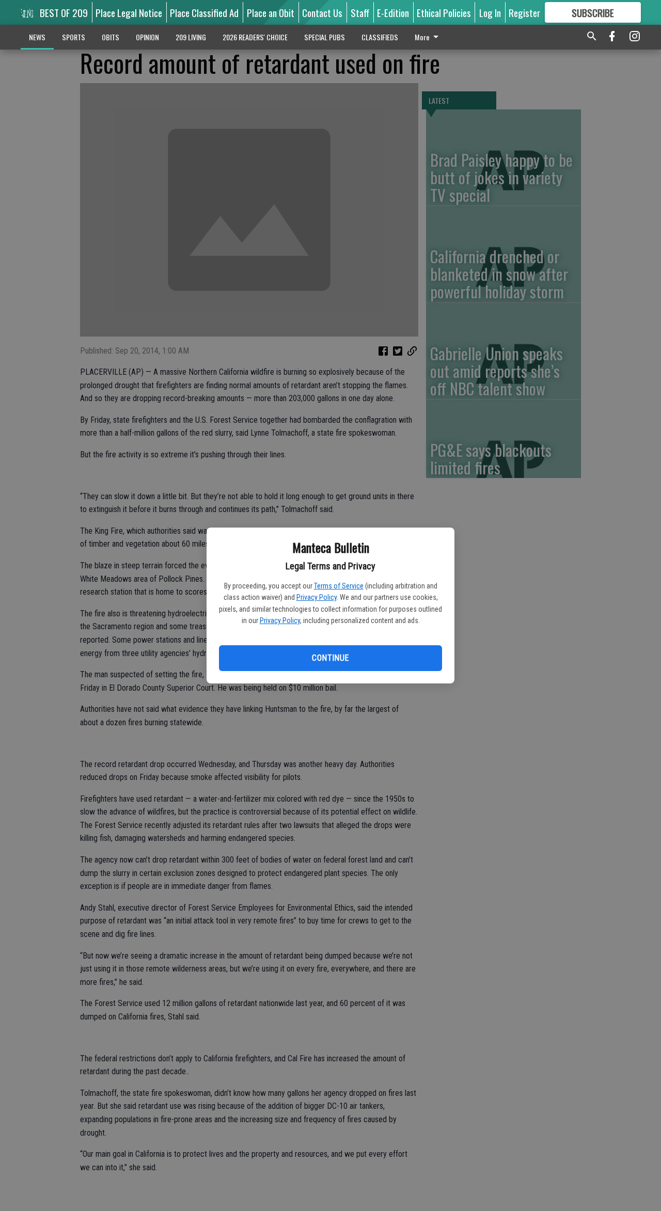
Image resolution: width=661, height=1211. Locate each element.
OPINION (147, 36)
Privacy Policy (316, 597)
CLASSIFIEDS (379, 36)
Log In (490, 12)
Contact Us (322, 12)
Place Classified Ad (204, 12)
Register (524, 12)
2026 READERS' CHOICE (255, 36)
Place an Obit (270, 12)
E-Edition (393, 12)
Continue (330, 658)
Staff (360, 12)
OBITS (110, 36)
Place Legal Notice (129, 12)
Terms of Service (339, 586)
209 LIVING (191, 36)
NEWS (37, 36)
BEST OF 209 (64, 12)
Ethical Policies (444, 12)
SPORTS (73, 36)
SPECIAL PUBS (324, 36)
